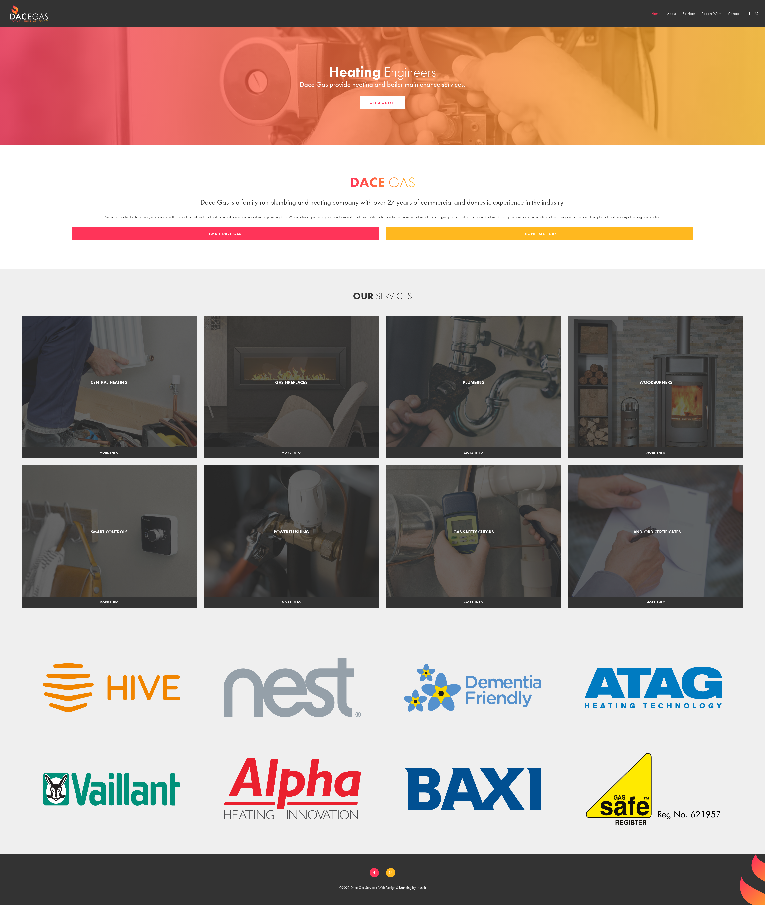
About (671, 13)
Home (656, 13)
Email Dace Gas (225, 233)
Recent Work (712, 13)
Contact (734, 13)
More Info (109, 453)
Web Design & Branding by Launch (402, 887)
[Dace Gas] (29, 14)
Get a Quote (383, 102)
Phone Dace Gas (539, 233)
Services (689, 13)
